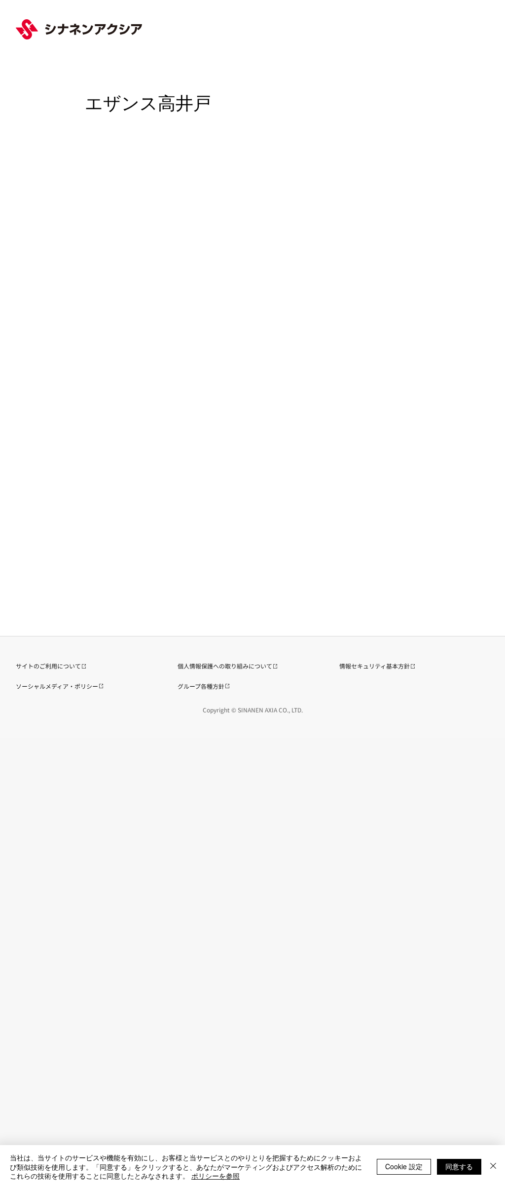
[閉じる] (493, 1166)
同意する (459, 1166)
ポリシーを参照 (215, 1176)
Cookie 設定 (404, 1166)
